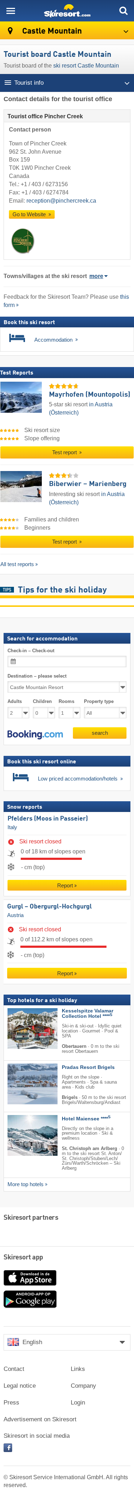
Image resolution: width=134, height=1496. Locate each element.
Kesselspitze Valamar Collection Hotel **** (87, 1013)
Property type (99, 701)
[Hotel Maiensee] (22, 1135)
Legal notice (20, 1385)
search (100, 732)
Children (42, 701)
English (32, 1342)
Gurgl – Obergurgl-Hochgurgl (49, 906)
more (96, 276)
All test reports (17, 564)
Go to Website (30, 214)
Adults (15, 701)
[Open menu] (10, 10)
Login (78, 1402)
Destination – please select (37, 676)
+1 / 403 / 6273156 (44, 184)
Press (11, 1402)
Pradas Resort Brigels (88, 1067)
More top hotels (26, 1184)
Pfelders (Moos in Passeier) (48, 819)
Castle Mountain (51, 31)
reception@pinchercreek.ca (61, 201)
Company (83, 1385)
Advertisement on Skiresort (40, 1419)
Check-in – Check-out (31, 650)
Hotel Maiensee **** (86, 1118)
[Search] (123, 10)
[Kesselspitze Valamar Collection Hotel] (22, 1028)
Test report (65, 452)
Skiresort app (23, 1257)
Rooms (66, 701)
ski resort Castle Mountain (86, 66)
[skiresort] (67, 10)
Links (78, 1369)
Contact (14, 1369)
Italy (12, 827)
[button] (35, 734)
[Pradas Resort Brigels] (22, 1084)
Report (65, 885)
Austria (15, 915)
